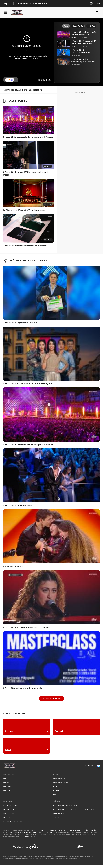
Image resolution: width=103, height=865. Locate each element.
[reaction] (12, 80)
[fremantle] (25, 846)
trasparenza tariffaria (27, 832)
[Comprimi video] (58, 26)
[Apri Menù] (7, 12)
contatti (50, 832)
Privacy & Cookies (65, 830)
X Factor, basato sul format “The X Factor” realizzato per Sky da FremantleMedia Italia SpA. (35, 856)
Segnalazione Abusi (28, 836)
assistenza (41, 832)
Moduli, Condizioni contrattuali (44, 830)
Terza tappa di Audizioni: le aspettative (22, 89)
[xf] (18, 12)
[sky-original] (80, 846)
